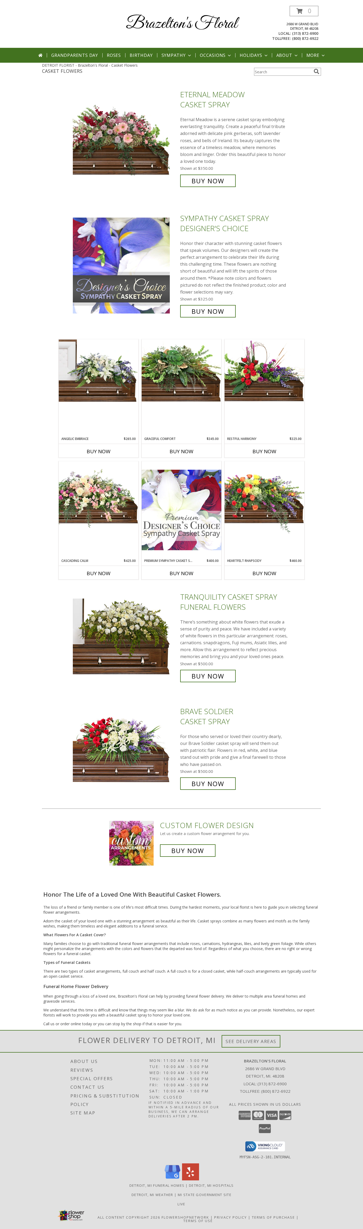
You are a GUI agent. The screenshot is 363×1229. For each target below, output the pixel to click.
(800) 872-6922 (305, 38)
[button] (304, 11)
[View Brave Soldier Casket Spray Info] (125, 747)
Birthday (141, 55)
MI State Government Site (204, 1194)
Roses (114, 55)
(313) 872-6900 (305, 33)
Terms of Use (198, 1220)
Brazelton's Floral (181, 24)
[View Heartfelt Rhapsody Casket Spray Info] (264, 497)
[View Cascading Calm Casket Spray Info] (98, 495)
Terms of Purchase (273, 1217)
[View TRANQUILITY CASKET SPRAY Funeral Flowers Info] (125, 636)
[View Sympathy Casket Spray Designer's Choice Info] (125, 264)
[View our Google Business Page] (172, 1178)
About (284, 55)
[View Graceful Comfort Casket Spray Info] (181, 371)
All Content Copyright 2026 (129, 1217)
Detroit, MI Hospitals (211, 1185)
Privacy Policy (230, 1217)
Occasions (213, 55)
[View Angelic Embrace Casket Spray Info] (98, 371)
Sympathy (174, 55)
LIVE (181, 1204)
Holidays (251, 55)
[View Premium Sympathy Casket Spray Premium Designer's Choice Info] (181, 509)
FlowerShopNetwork (185, 1217)
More (312, 55)
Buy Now (208, 180)
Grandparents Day (74, 55)
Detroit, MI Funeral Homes (157, 1185)
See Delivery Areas (251, 1041)
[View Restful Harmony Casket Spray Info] (264, 371)
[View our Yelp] (190, 1178)
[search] (316, 71)
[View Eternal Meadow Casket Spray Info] (125, 137)
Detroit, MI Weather (152, 1194)
